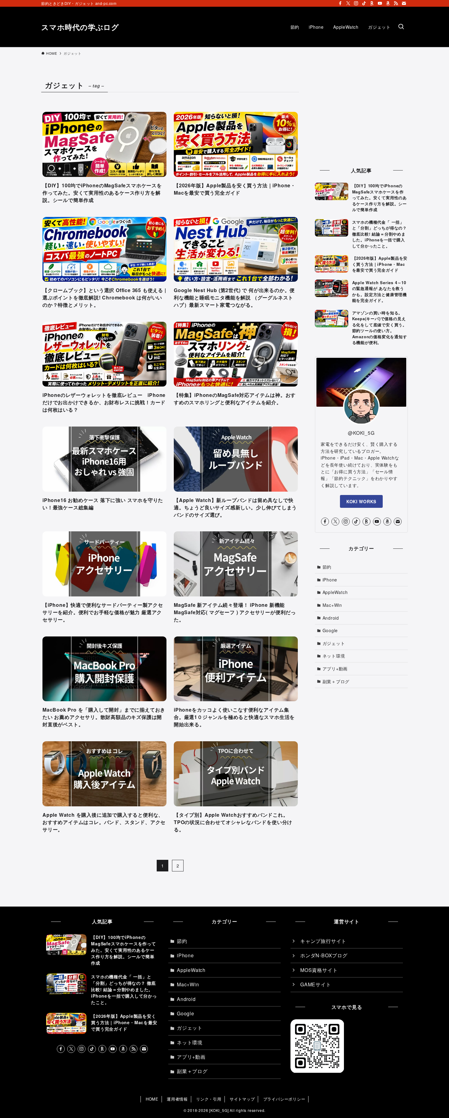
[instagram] (356, 3)
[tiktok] (364, 3)
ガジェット (334, 643)
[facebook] (340, 3)
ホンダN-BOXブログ (324, 955)
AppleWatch (335, 592)
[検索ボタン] (401, 27)
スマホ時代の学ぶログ (80, 27)
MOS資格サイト (319, 969)
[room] (372, 3)
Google (330, 630)
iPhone (330, 580)
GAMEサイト (315, 984)
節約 (327, 567)
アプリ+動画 (335, 668)
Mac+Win (332, 605)
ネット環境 (334, 656)
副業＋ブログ (336, 681)
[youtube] (380, 3)
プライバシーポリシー (284, 1099)
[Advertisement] (361, 116)
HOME (152, 1099)
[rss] (396, 3)
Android (331, 618)
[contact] (404, 3)
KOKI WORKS (361, 501)
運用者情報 (177, 1099)
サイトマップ (242, 1099)
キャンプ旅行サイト (323, 940)
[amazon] (388, 3)
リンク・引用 (208, 1099)
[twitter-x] (348, 3)
